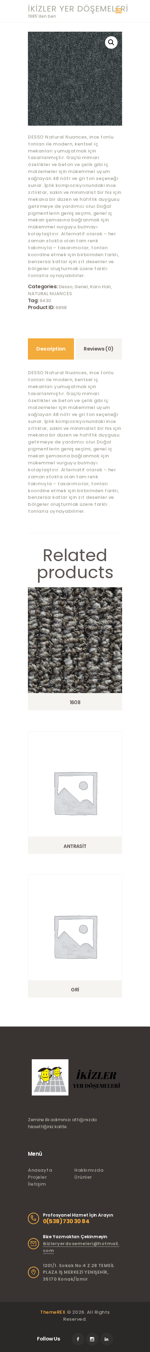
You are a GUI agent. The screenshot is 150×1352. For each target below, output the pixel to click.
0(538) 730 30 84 (66, 1221)
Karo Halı (100, 286)
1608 (75, 702)
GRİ (75, 989)
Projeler (37, 1177)
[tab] (51, 349)
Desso (66, 286)
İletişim (37, 1184)
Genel (81, 286)
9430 (45, 300)
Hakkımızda (88, 1170)
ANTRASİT (74, 846)
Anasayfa (40, 1170)
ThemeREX (53, 1312)
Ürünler (83, 1177)
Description (50, 348)
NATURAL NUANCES (50, 293)
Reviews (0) (98, 348)
